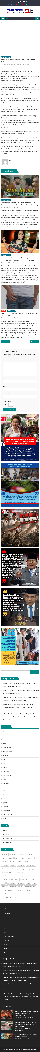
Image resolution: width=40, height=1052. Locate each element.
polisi (28, 883)
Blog (4, 732)
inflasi (20, 862)
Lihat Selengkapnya (8, 872)
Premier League (30, 887)
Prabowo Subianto (16, 887)
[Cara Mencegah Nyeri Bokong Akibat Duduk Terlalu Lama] (20, 297)
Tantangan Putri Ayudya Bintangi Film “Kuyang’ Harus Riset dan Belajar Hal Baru (18, 259)
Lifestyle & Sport (5, 57)
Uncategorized (7, 814)
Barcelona (12, 854)
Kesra (4, 779)
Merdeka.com (24, 879)
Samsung (28, 890)
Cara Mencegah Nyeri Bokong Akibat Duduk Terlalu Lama (19, 314)
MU (33, 879)
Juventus (5, 865)
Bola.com (22, 854)
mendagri (20, 876)
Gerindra (30, 858)
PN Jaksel (21, 883)
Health (3, 310)
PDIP (3, 883)
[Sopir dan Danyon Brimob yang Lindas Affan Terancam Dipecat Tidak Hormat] (7, 1025)
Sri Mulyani (16, 894)
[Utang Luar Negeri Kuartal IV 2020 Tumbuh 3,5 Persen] (7, 1036)
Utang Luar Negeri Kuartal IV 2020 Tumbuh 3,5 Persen (26, 1035)
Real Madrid (18, 890)
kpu (18, 869)
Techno (5, 807)
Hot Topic (6, 763)
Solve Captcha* (8, 401)
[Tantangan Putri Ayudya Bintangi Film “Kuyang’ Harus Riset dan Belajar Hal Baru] (20, 241)
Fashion (5, 755)
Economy (6, 740)
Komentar (6, 361)
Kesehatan (5, 869)
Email (4, 386)
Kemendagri (31, 865)
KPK (13, 869)
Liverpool (20, 872)
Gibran (4, 862)
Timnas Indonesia (28, 894)
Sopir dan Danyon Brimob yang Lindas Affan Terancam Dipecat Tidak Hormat (25, 1024)
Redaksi (6, 952)
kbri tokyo (21, 865)
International (7, 775)
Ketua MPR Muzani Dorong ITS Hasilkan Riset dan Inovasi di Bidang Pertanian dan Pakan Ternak (21, 698)
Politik (4, 799)
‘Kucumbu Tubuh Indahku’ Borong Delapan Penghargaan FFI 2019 (35, 342)
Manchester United (8, 876)
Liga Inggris (31, 869)
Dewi (17, 64)
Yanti (31, 1038)
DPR (16, 858)
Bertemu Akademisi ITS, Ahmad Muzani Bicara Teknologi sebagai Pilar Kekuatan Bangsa (21, 692)
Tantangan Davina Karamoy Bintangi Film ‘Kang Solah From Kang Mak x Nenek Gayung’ (19, 204)
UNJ (15, 897)
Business (5, 736)
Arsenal (4, 854)
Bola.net (30, 854)
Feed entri (6, 834)
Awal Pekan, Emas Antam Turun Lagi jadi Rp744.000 (6, 342)
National (5, 791)
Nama (5, 379)
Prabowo (4, 887)
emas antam (7, 748)
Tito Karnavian (6, 897)
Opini (4, 795)
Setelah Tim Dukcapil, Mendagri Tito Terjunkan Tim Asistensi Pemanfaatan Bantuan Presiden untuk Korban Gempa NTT (21, 717)
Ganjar (23, 858)
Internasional (7, 771)
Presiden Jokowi (7, 890)
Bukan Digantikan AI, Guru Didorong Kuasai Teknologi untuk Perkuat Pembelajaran (20, 685)
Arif (20, 207)
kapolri (13, 865)
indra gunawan (19, 1030)
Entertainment (7, 752)
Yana (31, 1017)
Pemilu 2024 (11, 883)
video (4, 818)
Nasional (5, 787)
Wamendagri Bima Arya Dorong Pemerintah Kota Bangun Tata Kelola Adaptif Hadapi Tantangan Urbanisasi (19, 707)
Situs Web (6, 394)
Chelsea (10, 858)
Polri (34, 883)
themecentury (32, 1050)
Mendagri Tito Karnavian (10, 879)
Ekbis (4, 744)
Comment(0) (26, 64)
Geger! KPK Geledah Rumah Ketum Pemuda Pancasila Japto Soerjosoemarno (27, 1013)
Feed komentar (8, 838)
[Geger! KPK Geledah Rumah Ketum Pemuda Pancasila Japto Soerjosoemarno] (7, 1014)
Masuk (5, 831)
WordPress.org (7, 842)
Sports (5, 803)
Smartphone (6, 894)
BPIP (3, 858)
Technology (6, 811)
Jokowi (27, 862)
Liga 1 (23, 869)
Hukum (5, 767)
